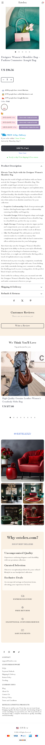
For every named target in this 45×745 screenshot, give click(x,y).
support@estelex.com (9, 661)
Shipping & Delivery (9, 674)
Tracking (5, 680)
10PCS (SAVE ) (9, 127)
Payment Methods (8, 671)
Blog (3, 688)
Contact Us (6, 694)
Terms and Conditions (9, 700)
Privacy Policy (7, 697)
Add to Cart (22, 148)
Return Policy (6, 677)
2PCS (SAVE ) (9, 117)
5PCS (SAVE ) (9, 122)
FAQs (4, 668)
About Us (5, 691)
